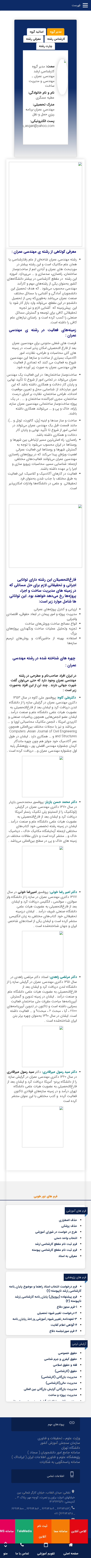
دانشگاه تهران (70, 1447)
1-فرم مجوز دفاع (67, 1307)
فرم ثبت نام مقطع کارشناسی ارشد (56, 1244)
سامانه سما (60, 1531)
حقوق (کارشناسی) (66, 1371)
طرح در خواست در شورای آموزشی (56, 1232)
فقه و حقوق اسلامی (65, 1365)
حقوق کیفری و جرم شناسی (60, 1359)
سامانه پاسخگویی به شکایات (60, 1462)
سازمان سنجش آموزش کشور (60, 1443)
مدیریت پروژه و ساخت (62, 1395)
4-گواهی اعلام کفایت (64, 1325)
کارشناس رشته (56, 39)
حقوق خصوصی (67, 1353)
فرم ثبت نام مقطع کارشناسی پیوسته (54, 1250)
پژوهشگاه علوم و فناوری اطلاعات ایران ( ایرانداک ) (46, 1457)
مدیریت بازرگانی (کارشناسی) (59, 1377)
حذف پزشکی (69, 1226)
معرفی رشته (33, 39)
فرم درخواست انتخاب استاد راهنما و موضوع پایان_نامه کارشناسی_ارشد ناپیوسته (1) (45, 1288)
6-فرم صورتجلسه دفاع (63, 1331)
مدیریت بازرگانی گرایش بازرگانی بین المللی (50, 1389)
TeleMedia (24, 1531)
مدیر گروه (56, 31)
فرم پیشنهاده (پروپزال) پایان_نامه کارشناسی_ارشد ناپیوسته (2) (48, 1298)
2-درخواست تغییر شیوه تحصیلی (57, 1313)
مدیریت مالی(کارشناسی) (61, 1383)
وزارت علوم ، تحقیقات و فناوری (59, 1438)
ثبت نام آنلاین (42, 1531)
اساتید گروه (36, 31)
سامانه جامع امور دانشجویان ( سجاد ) (54, 1452)
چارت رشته (45, 46)
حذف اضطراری (68, 1220)
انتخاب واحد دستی (65, 1238)
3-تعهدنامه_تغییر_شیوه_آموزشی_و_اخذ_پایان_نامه (44, 1319)
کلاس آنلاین (78, 1531)
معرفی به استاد (67, 1256)
